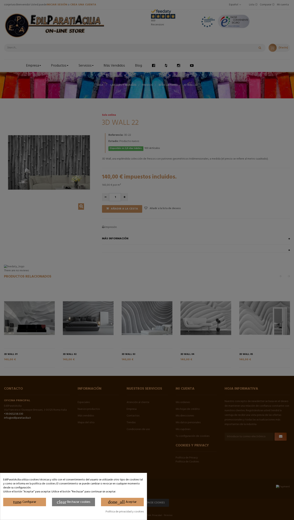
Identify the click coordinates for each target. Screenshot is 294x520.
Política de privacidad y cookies (125, 512)
